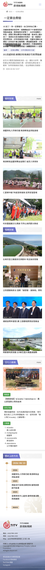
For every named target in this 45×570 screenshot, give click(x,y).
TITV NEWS (18, 3)
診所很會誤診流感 (27, 50)
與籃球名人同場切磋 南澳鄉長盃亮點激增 (20, 130)
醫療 (5, 50)
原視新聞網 (20, 5)
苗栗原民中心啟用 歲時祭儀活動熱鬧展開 (25, 497)
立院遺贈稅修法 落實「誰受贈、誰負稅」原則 (22, 290)
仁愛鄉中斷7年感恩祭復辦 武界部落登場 (20, 192)
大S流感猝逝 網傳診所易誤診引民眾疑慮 (22, 54)
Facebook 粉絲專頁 (10, 559)
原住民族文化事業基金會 (11, 557)
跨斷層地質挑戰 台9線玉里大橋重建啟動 (20, 352)
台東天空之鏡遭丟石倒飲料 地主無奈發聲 (20, 259)
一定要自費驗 (14, 50)
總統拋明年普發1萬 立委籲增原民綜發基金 (21, 321)
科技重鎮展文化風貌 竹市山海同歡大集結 (20, 223)
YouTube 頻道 (8, 562)
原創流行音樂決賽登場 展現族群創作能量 (25, 486)
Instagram (6, 565)
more (15, 507)
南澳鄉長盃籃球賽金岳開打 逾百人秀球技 (20, 161)
